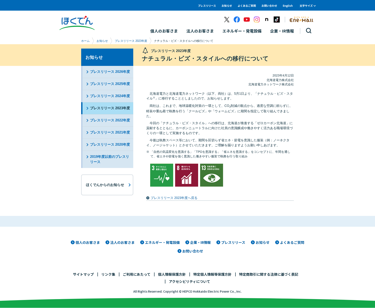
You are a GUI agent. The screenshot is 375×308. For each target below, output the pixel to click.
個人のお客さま (88, 242)
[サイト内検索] (309, 30)
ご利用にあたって (136, 274)
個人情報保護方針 (172, 274)
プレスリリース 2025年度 (110, 84)
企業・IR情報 (200, 242)
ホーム (85, 40)
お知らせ (227, 5)
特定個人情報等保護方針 (212, 274)
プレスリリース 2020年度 (110, 144)
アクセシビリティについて (189, 281)
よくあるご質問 (247, 5)
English (288, 5)
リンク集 (108, 274)
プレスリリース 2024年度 (110, 96)
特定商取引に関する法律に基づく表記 (268, 274)
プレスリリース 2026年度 (110, 71)
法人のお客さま (122, 242)
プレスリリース (207, 5)
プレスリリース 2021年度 (110, 132)
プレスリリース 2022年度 (110, 120)
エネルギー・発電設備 (162, 242)
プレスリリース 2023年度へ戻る (174, 198)
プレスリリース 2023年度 (131, 40)
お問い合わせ (269, 5)
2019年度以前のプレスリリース (109, 159)
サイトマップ (83, 274)
